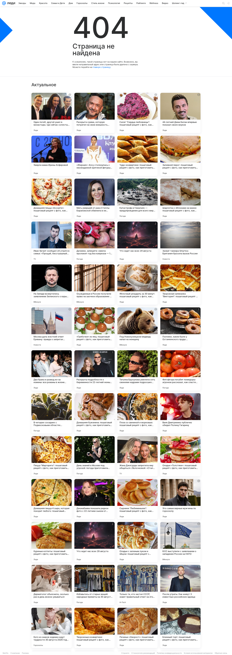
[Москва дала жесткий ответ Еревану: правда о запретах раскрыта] (51, 327)
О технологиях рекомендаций (143, 653)
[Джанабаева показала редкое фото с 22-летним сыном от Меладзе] (94, 499)
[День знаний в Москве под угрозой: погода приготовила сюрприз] (94, 456)
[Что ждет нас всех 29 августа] (137, 242)
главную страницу (101, 67)
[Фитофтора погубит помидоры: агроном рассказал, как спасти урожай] (180, 370)
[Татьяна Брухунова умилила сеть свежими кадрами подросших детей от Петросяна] (137, 370)
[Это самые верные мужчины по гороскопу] (180, 499)
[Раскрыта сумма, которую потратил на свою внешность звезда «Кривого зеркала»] (94, 113)
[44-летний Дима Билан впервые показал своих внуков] (180, 113)
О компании (15, 653)
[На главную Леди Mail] (10, 3)
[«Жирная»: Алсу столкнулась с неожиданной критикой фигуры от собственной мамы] (94, 156)
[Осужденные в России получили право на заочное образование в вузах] (94, 284)
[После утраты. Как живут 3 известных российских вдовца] (180, 585)
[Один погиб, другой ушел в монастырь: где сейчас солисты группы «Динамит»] (51, 113)
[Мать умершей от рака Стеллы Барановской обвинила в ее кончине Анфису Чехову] (94, 199)
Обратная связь (221, 653)
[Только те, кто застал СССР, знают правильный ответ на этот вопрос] (137, 585)
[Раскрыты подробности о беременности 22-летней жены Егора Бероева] (94, 370)
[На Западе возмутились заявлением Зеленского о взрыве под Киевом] (51, 284)
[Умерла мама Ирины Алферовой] (51, 156)
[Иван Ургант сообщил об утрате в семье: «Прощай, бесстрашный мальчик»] (51, 242)
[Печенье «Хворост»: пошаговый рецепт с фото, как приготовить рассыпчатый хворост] (137, 628)
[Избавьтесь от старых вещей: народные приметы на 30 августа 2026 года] (94, 585)
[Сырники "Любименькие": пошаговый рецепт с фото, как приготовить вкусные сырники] (137, 499)
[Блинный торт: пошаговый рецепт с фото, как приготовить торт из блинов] (180, 628)
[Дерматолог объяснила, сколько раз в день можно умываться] (51, 585)
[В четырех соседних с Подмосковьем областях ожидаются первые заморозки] (51, 413)
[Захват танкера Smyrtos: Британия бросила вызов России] (180, 242)
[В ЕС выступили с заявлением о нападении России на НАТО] (180, 542)
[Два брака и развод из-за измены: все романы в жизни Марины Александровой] (51, 370)
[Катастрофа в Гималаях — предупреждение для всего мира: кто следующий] (137, 199)
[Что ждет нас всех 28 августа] (94, 542)
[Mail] (4, 3)
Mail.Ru (5, 653)
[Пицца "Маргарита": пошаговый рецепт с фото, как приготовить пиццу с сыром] (51, 456)
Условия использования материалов (198, 653)
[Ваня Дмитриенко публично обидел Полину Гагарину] (180, 413)
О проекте (125, 653)
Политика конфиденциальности (169, 653)
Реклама (25, 653)
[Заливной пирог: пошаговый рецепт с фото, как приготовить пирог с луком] (180, 156)
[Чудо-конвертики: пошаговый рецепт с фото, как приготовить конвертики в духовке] (137, 156)
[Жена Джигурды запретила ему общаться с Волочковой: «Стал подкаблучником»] (137, 456)
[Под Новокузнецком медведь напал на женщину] (137, 327)
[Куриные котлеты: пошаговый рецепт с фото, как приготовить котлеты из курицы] (51, 542)
